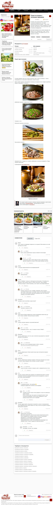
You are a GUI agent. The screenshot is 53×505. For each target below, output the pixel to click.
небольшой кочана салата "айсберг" (22, 54)
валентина (28, 363)
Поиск (7, 10)
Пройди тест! (19, 10)
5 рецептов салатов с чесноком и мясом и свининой (26, 462)
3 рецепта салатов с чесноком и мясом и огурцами (25, 467)
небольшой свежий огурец (38, 52)
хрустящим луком (25, 164)
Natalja (27, 269)
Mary (19, 369)
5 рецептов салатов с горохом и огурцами (23, 459)
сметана (35, 47)
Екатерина (28, 303)
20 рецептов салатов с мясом (21, 447)
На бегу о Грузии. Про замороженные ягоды (7, 79)
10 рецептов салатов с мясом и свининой (23, 456)
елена (27, 324)
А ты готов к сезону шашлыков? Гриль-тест (7, 49)
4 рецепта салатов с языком (20, 464)
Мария (27, 247)
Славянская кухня (45, 36)
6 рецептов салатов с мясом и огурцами (23, 457)
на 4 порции (25, 43)
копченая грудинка (19, 51)
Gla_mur (24, 254)
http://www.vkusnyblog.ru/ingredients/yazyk (29, 342)
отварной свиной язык (19, 47)
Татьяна (27, 285)
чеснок (34, 51)
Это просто (32, 204)
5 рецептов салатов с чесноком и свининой (24, 461)
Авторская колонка (34, 10)
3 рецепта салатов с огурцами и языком (23, 466)
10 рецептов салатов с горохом (21, 452)
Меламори (28, 339)
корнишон (17, 52)
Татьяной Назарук (29, 203)
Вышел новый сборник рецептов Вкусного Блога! (6, 72)
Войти (49, 12)
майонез (35, 49)
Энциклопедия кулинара (26, 10)
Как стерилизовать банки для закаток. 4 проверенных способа (7, 35)
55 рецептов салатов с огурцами (21, 446)
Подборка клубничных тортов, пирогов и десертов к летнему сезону (7, 42)
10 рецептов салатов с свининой (21, 454)
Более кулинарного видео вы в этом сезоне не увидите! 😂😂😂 (6, 65)
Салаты (33, 36)
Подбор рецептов (12, 10)
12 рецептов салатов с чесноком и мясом (23, 449)
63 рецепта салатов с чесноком (21, 444)
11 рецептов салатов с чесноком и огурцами (24, 451)
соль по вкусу (36, 54)
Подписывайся (8, 20)
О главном (40, 10)
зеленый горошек (18, 49)
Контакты (46, 10)
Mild (21, 247)
